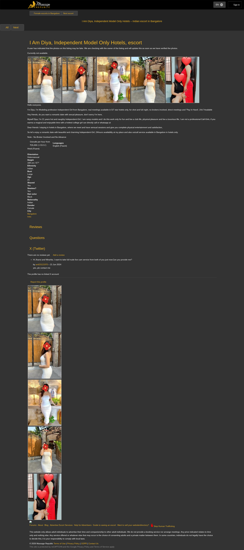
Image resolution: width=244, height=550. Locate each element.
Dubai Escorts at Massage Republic (39, 5)
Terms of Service (101, 547)
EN (217, 4)
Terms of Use (60, 543)
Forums (33, 525)
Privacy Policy (73, 543)
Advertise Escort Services (61, 525)
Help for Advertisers (82, 525)
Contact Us (93, 543)
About (40, 525)
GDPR (84, 543)
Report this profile (38, 282)
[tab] (122, 226)
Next (15, 27)
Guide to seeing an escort (104, 525)
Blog (46, 525)
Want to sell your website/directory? (133, 525)
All (7, 27)
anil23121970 (42, 264)
